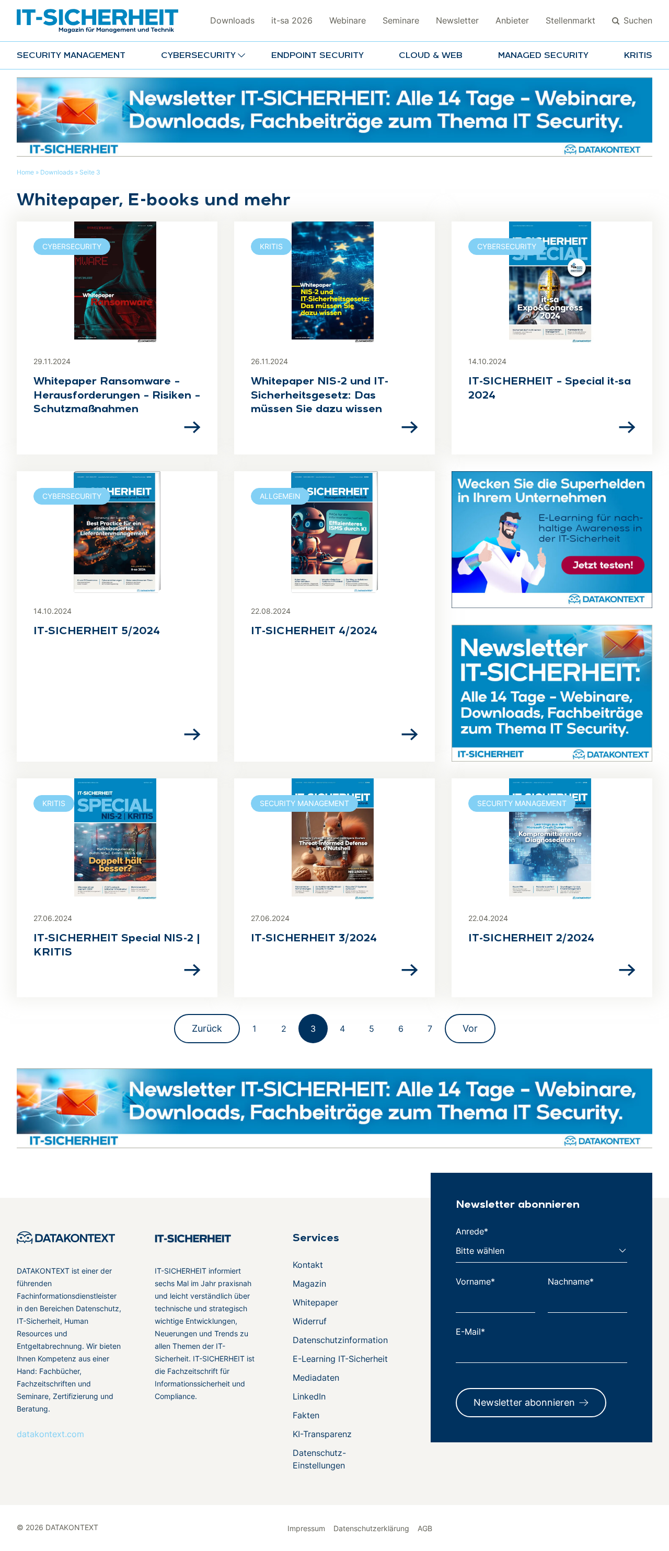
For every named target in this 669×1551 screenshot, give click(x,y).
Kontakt (308, 1265)
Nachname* (571, 1281)
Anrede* (472, 1231)
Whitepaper (315, 1302)
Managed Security (543, 56)
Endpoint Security (317, 56)
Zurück (207, 1028)
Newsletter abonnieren (524, 1402)
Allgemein (280, 496)
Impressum (306, 1528)
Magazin (309, 1283)
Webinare (347, 20)
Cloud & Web (431, 56)
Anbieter (512, 20)
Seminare (401, 20)
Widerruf (310, 1321)
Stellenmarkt (570, 20)
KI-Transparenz (322, 1434)
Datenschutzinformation (340, 1340)
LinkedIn (309, 1396)
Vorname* (475, 1281)
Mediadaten (316, 1377)
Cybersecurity (71, 246)
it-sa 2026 (292, 20)
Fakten (306, 1415)
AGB (425, 1528)
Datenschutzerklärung (371, 1528)
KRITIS (638, 56)
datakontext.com (50, 1434)
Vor (470, 1028)
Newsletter (457, 20)
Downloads (232, 20)
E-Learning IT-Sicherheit (340, 1359)
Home (25, 172)
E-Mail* (470, 1331)
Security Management (71, 56)
